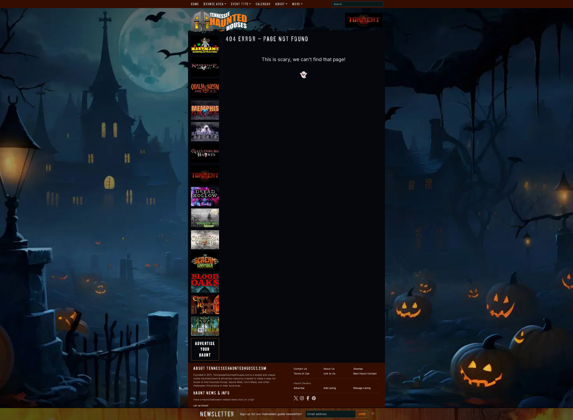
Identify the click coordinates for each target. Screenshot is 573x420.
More (296, 4)
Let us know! (200, 405)
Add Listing (330, 388)
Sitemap (358, 368)
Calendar (263, 4)
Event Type (239, 4)
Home (195, 4)
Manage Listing (362, 388)
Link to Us (329, 373)
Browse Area (214, 4)
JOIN (362, 414)
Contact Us (300, 368)
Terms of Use (301, 373)
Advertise (299, 388)
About (280, 4)
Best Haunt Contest (365, 373)
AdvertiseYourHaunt (205, 349)
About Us (329, 368)
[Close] (373, 413)
